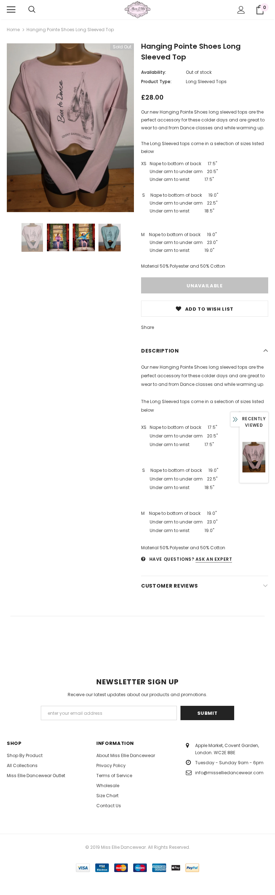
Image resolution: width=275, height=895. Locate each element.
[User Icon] (241, 10)
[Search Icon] (31, 9)
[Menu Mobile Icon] (11, 9)
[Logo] (137, 9)
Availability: (153, 72)
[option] (70, 127)
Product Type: (156, 81)
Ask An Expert (214, 559)
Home (13, 30)
